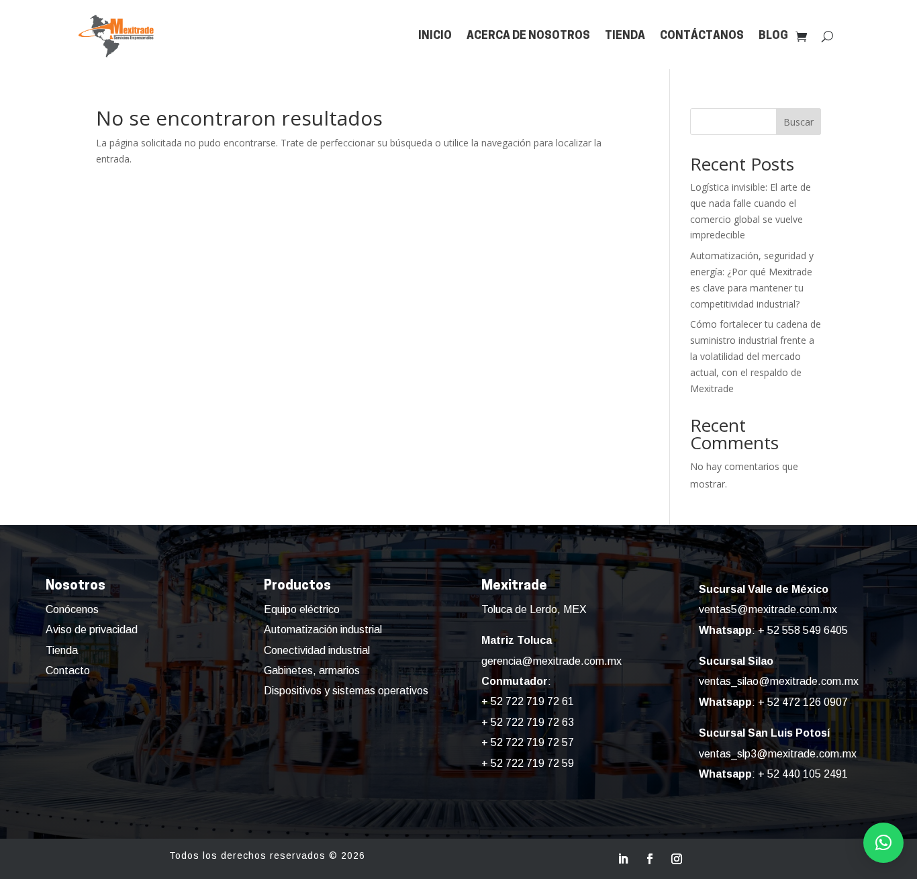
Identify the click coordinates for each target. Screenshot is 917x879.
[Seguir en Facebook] (650, 859)
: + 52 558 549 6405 (773, 630)
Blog (773, 36)
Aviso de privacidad (92, 629)
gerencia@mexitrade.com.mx (551, 661)
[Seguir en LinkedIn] (623, 859)
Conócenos (72, 609)
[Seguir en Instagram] (676, 859)
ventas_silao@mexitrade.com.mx (779, 681)
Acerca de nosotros (528, 36)
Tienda (625, 36)
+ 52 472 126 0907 (803, 702)
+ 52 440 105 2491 (803, 774)
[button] (883, 843)
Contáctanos (702, 36)
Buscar (798, 121)
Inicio (435, 36)
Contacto (68, 670)
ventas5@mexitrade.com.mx (768, 609)
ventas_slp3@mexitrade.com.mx (778, 753)
